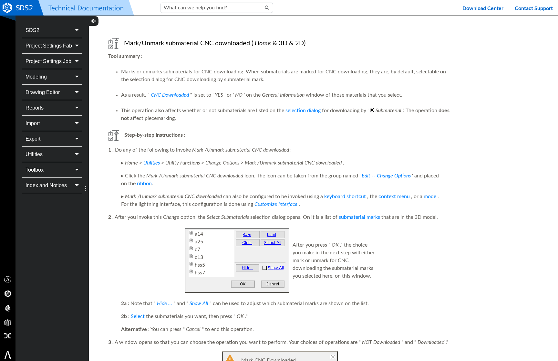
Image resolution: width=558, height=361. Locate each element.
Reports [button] (35, 108)
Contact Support (534, 8)
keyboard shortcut (345, 196)
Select (138, 316)
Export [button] (33, 139)
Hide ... (164, 303)
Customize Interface (275, 204)
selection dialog (303, 110)
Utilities (151, 162)
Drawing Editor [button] (43, 92)
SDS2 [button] (32, 30)
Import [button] (33, 123)
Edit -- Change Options (386, 175)
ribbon (144, 183)
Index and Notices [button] (46, 185)
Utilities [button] (34, 154)
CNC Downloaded (170, 95)
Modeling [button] (36, 77)
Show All (199, 303)
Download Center (482, 8)
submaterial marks (359, 217)
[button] (267, 8)
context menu (394, 196)
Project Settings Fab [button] (49, 45)
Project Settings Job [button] (48, 61)
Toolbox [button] (35, 170)
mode (430, 196)
